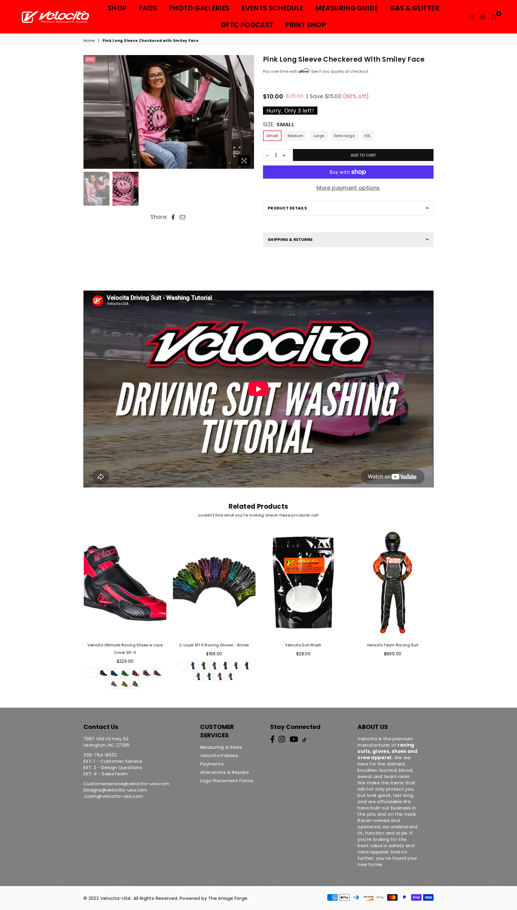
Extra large (344, 135)
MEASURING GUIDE (346, 8)
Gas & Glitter (414, 8)
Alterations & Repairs (224, 772)
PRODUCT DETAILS (287, 208)
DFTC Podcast (247, 25)
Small (272, 135)
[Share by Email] (182, 217)
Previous (88, 112)
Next (249, 112)
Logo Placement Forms (226, 780)
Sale (90, 59)
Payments (212, 764)
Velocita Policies (219, 755)
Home (89, 40)
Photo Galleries (199, 8)
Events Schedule (272, 8)
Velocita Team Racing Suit (392, 645)
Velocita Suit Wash (303, 645)
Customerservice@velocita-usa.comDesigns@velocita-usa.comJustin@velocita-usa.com (126, 789)
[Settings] (483, 16)
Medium (295, 135)
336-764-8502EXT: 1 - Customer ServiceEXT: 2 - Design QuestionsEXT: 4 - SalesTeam (112, 764)
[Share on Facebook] (173, 217)
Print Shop (305, 25)
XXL (367, 135)
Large (319, 135)
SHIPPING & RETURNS (290, 239)
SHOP (117, 8)
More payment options (348, 188)
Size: (278, 124)
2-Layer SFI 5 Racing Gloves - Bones (214, 645)
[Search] (472, 16)
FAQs (148, 8)
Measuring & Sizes (221, 747)
